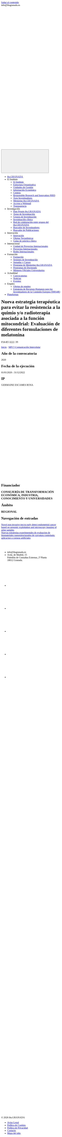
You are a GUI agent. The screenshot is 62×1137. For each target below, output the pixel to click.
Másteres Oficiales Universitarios (29, 270)
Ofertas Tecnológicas (23, 238)
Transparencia (19, 206)
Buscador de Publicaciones (26, 230)
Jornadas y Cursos (22, 262)
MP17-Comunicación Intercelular (24, 347)
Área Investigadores (22, 198)
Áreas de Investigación (24, 214)
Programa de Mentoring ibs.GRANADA (32, 265)
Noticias (17, 278)
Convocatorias (20, 275)
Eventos (17, 281)
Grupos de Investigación (24, 217)
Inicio (4, 347)
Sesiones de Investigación (25, 259)
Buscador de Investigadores (26, 227)
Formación (18, 257)
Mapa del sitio (14, 1133)
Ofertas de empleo (22, 286)
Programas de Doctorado (25, 267)
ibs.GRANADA (15, 176)
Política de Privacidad (17, 1128)
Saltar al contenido (10, 2)
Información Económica (24, 190)
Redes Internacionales (23, 251)
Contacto (11, 1130)
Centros (17, 192)
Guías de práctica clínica (24, 241)
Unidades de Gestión (23, 187)
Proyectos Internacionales (25, 249)
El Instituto (18, 182)
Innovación (18, 235)
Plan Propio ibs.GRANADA (27, 211)
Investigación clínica (23, 219)
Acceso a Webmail (22, 203)
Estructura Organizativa (24, 184)
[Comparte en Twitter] (23, 433)
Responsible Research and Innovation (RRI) (34, 195)
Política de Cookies (16, 1125)
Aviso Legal (13, 1122)
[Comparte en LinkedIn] (23, 456)
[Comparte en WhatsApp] (23, 479)
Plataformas (12, 294)
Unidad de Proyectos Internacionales (30, 246)
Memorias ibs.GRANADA (26, 200)
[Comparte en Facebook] (23, 410)
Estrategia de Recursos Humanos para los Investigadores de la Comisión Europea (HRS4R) (36, 290)
